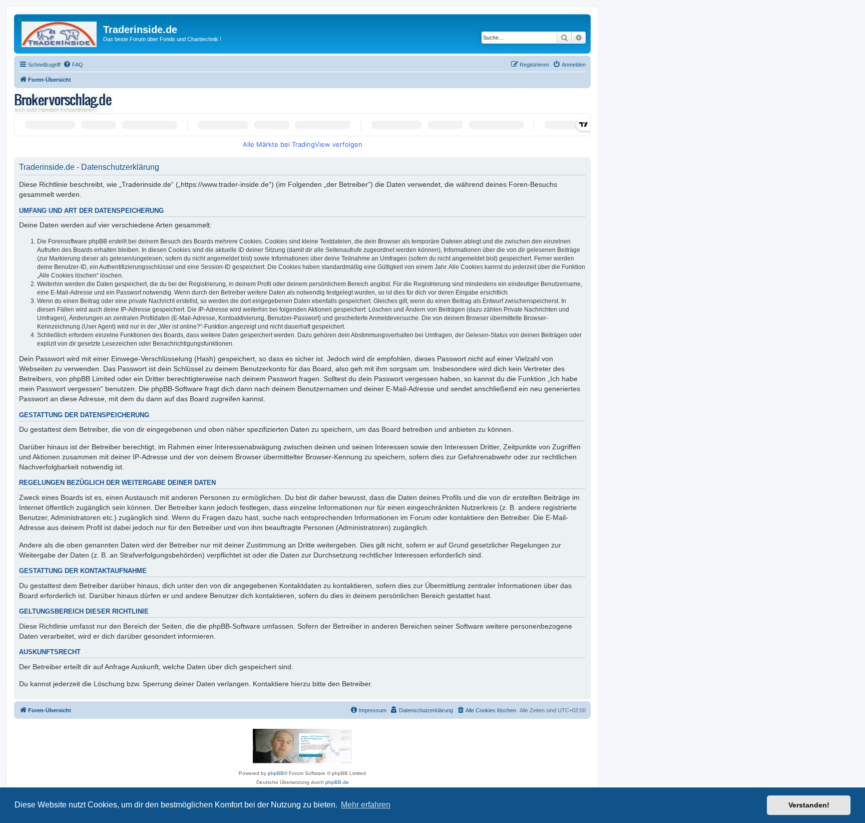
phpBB (276, 773)
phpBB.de (337, 782)
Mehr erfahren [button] (365, 804)
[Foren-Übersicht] (60, 32)
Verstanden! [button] (808, 805)
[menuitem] (73, 65)
